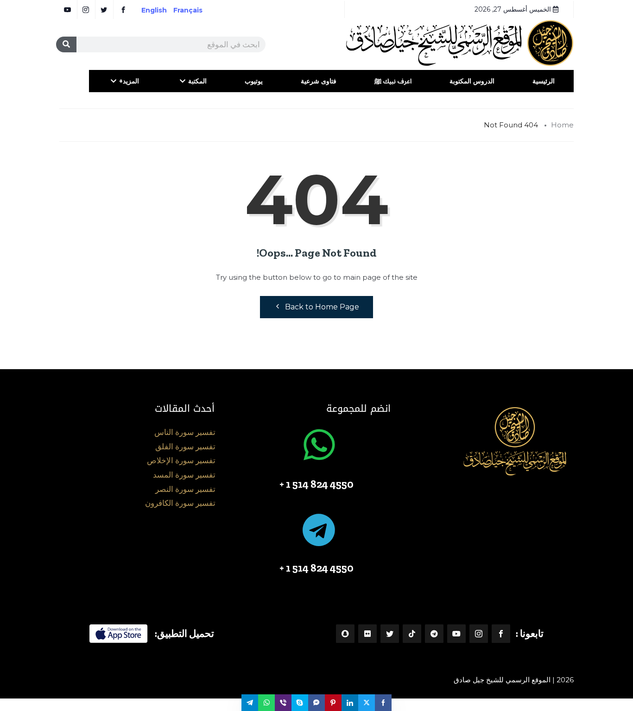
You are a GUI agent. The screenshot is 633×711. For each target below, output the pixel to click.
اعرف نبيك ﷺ (392, 81)
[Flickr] (367, 633)
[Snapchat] (345, 633)
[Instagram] (478, 633)
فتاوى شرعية (318, 81)
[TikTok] (412, 633)
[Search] (66, 44)
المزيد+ (129, 81)
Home (562, 124)
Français (194, 10)
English (154, 10)
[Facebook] (501, 633)
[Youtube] (456, 633)
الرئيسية (543, 81)
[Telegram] (434, 633)
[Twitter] (389, 633)
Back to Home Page (322, 306)
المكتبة (197, 81)
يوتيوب (254, 81)
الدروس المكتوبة (471, 81)
